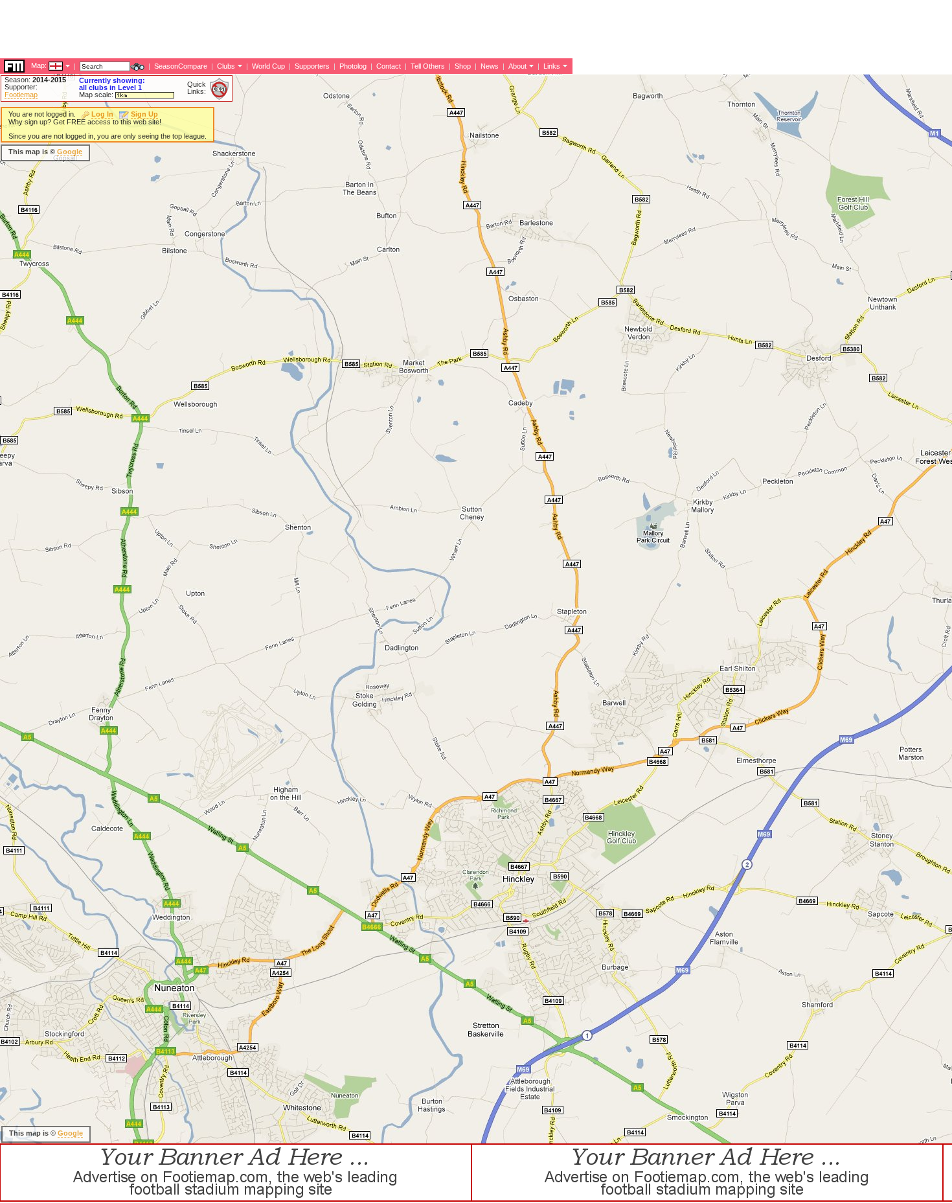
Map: (39, 65)
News (490, 66)
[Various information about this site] (530, 65)
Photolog (353, 66)
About (517, 66)
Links (551, 66)
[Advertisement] (235, 29)
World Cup (268, 66)
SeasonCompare (180, 66)
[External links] (563, 65)
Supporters (312, 66)
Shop (463, 66)
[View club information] (238, 65)
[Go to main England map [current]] (48, 65)
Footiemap (21, 94)
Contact (388, 66)
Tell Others (428, 66)
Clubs (226, 66)
